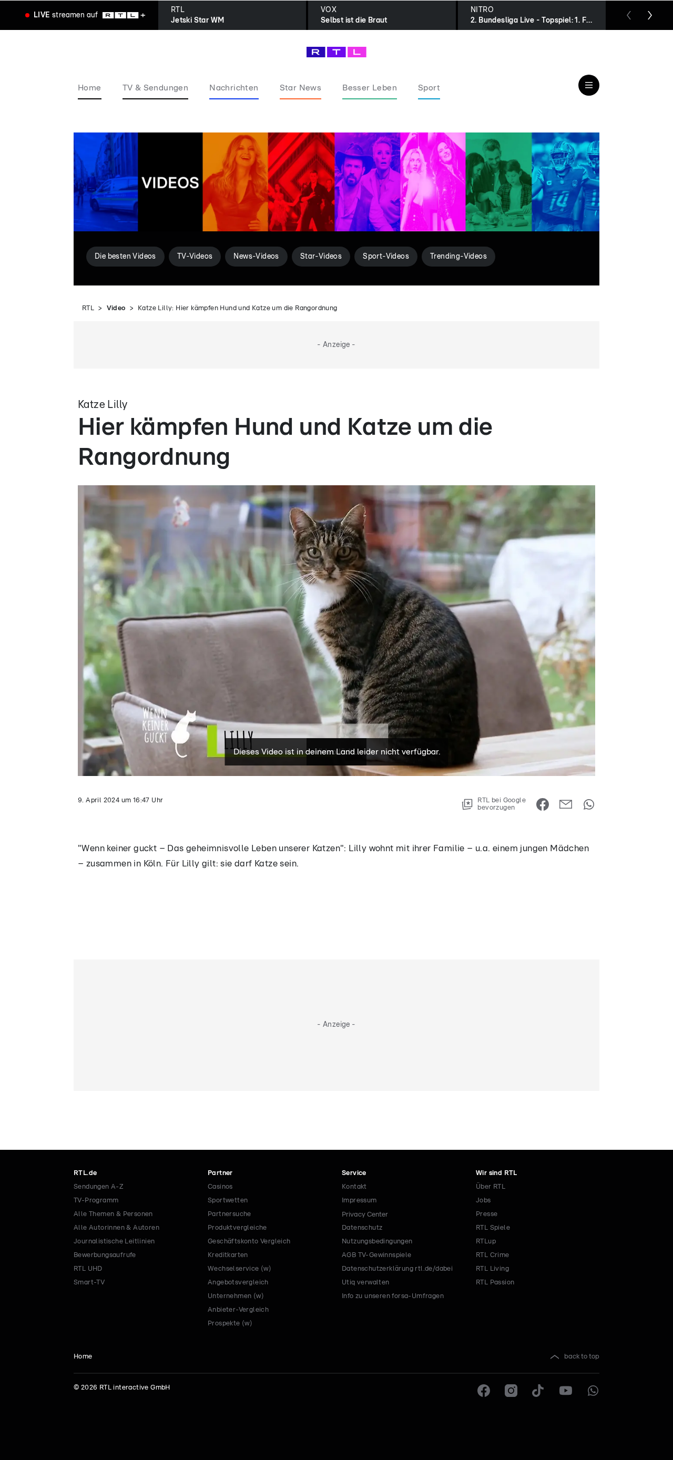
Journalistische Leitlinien (114, 1241)
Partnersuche (229, 1214)
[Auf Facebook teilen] (542, 804)
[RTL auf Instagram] (511, 1390)
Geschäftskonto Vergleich (249, 1241)
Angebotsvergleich (238, 1282)
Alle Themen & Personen (113, 1214)
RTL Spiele (493, 1227)
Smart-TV (89, 1282)
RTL (88, 308)
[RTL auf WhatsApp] (593, 1390)
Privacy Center (365, 1214)
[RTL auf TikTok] (538, 1390)
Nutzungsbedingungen (377, 1241)
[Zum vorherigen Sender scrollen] (628, 15)
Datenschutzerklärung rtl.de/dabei (397, 1268)
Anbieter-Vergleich (238, 1309)
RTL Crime (492, 1255)
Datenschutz (362, 1227)
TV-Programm (96, 1200)
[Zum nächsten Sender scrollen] (649, 15)
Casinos (220, 1186)
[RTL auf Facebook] (483, 1390)
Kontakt (354, 1186)
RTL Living (492, 1268)
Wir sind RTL (496, 1173)
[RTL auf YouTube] (565, 1390)
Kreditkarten (228, 1255)
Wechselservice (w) (239, 1268)
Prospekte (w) (230, 1323)
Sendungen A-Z (99, 1186)
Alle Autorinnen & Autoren (116, 1227)
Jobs (483, 1200)
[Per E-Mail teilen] (565, 804)
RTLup (486, 1241)
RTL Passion (495, 1282)
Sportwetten (228, 1200)
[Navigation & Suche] (588, 85)
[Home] (336, 52)
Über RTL (490, 1186)
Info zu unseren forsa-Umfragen (393, 1296)
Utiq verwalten (366, 1282)
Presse (486, 1214)
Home (83, 1356)
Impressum (359, 1200)
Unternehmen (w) (236, 1296)
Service (354, 1173)
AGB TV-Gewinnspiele (377, 1255)
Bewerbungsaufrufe (105, 1255)
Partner (220, 1173)
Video (116, 308)
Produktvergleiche (237, 1227)
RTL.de (85, 1173)
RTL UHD (88, 1268)
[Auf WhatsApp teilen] (589, 804)
